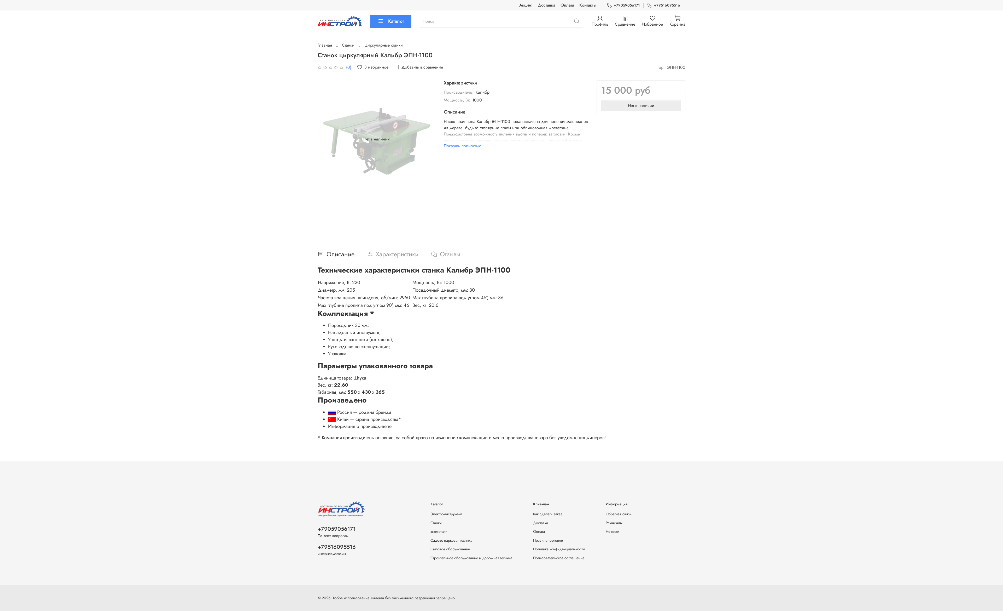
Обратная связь (619, 514)
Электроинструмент (446, 514)
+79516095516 (667, 5)
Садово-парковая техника (451, 540)
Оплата (567, 5)
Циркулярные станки (383, 45)
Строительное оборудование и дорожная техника (471, 558)
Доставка (546, 5)
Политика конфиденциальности (559, 549)
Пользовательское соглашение (558, 558)
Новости (612, 531)
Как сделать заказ (547, 514)
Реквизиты (614, 522)
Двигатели (438, 531)
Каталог (396, 21)
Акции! (526, 5)
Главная (325, 45)
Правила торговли (548, 540)
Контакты (587, 5)
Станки (348, 45)
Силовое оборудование (450, 549)
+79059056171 (627, 5)
